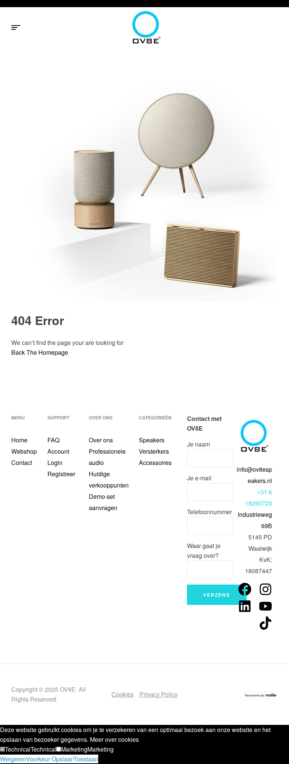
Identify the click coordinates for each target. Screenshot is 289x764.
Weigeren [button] (13, 759)
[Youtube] (265, 606)
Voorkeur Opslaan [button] (49, 759)
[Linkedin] (244, 606)
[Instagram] (265, 589)
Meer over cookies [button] (114, 739)
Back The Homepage (39, 352)
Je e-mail (199, 478)
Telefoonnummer (209, 511)
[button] (15, 749)
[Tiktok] (265, 623)
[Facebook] (244, 589)
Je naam (198, 444)
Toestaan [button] (85, 759)
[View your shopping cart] (274, 27)
